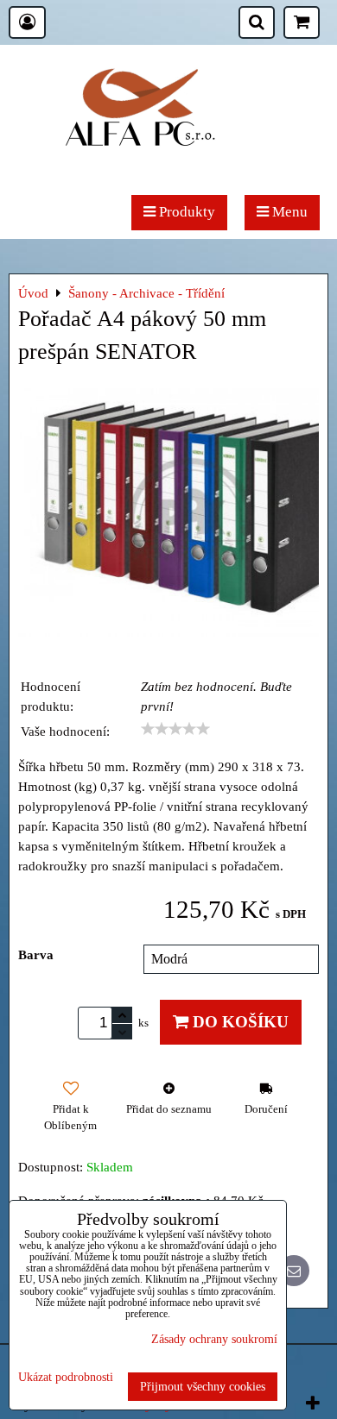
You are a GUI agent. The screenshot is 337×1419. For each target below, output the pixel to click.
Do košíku (238, 1022)
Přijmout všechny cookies (202, 1386)
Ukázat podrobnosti (65, 1377)
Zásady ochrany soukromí (214, 1339)
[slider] (175, 729)
